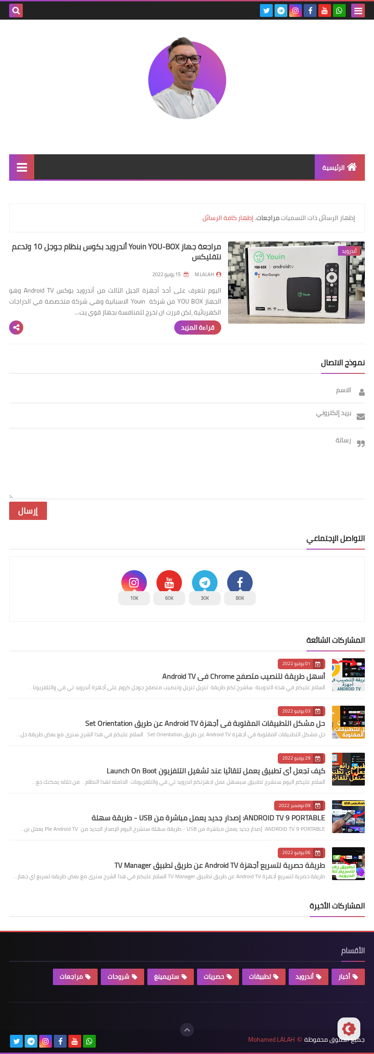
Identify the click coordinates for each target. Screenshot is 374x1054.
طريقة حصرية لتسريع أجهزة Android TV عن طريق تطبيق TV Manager (219, 865)
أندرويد (305, 976)
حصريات (214, 976)
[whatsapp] (339, 10)
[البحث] (16, 10)
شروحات (119, 976)
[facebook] (310, 10)
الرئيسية (333, 167)
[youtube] (324, 10)
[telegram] (281, 10)
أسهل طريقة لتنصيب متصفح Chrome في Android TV (243, 676)
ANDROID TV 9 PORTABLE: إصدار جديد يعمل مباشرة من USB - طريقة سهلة (208, 817)
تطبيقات (260, 976)
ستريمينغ (166, 976)
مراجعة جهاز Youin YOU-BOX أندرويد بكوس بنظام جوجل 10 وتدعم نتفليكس (116, 251)
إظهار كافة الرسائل (228, 218)
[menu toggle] (358, 10)
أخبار (344, 976)
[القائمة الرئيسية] (21, 166)
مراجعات (71, 976)
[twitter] (266, 10)
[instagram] (295, 10)
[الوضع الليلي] (349, 1028)
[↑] (187, 1030)
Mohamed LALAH (271, 1039)
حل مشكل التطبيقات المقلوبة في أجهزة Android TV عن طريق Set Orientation (205, 723)
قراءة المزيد (197, 327)
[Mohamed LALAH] (187, 80)
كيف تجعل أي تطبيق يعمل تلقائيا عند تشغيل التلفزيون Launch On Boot (216, 770)
